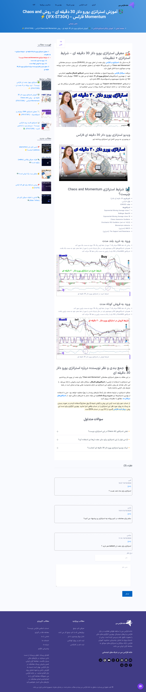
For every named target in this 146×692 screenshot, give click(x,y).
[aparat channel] (122, 660)
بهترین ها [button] (58, 5)
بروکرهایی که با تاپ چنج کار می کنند (71, 632)
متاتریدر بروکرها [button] (45, 5)
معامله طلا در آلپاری (42, 632)
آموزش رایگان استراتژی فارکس (103, 28)
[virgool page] (130, 665)
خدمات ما (45, 641)
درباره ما (46, 645)
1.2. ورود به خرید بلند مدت (39, 61)
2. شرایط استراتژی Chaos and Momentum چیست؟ (34, 58)
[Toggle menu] (140, 686)
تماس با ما (45, 636)
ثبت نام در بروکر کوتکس (75, 641)
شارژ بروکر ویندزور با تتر (76, 636)
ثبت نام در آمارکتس (77, 645)
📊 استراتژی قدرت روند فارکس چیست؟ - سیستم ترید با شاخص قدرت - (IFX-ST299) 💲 (28, 126)
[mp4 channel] (104, 660)
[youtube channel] (130, 660)
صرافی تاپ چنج (78, 628)
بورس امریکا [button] (70, 5)
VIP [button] (34, 5)
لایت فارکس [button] (83, 5)
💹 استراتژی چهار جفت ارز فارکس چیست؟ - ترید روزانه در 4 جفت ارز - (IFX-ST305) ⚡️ (27, 85)
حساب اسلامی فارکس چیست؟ (38, 628)
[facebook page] (117, 660)
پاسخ (129, 486)
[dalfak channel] (109, 660)
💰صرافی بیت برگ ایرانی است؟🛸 (28, 174)
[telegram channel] (100, 660)
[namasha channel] (126, 660)
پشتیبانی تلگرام (43, 649)
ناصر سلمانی (73, 24)
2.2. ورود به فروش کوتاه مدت (38, 64)
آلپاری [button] (94, 5)
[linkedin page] (126, 665)
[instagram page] (113, 660)
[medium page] (122, 665)
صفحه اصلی (120, 28)
